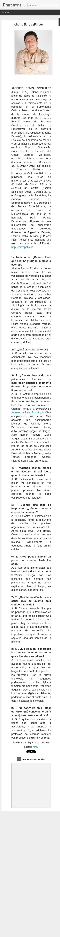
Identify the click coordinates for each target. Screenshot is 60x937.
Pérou (35, 746)
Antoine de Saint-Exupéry (26, 412)
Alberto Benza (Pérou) (28, 24)
